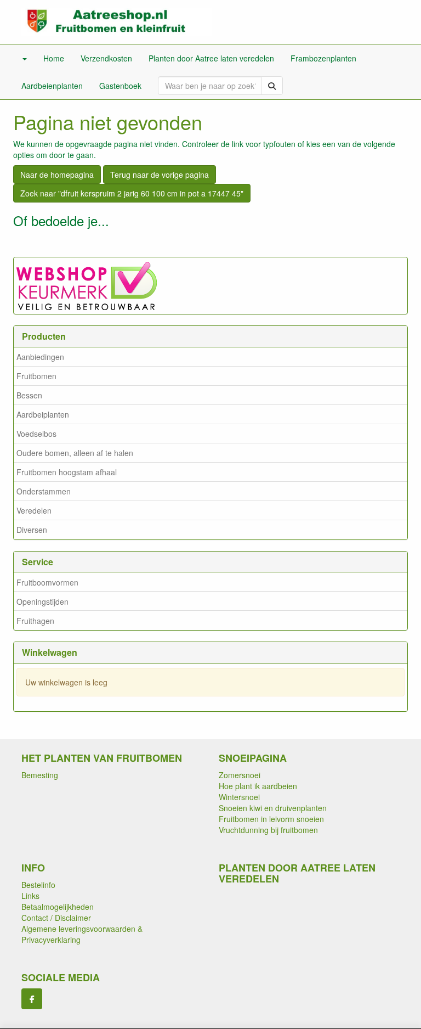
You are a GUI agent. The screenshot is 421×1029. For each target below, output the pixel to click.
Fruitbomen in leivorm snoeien (271, 818)
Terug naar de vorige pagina (159, 174)
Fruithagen (35, 620)
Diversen (31, 529)
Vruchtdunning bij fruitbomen (268, 829)
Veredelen (34, 510)
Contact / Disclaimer (56, 917)
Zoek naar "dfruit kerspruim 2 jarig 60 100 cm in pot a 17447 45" (131, 193)
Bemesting (39, 774)
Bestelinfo (38, 884)
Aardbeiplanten (42, 414)
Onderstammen (43, 491)
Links (30, 895)
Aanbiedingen (40, 356)
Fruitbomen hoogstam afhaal (66, 471)
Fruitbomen (36, 375)
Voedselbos (36, 433)
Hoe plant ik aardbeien (258, 785)
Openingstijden (42, 601)
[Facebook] (31, 998)
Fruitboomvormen (47, 582)
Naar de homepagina (57, 174)
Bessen (29, 395)
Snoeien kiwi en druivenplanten (273, 807)
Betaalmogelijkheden (57, 906)
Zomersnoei (239, 774)
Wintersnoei (239, 796)
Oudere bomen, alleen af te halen (74, 452)
